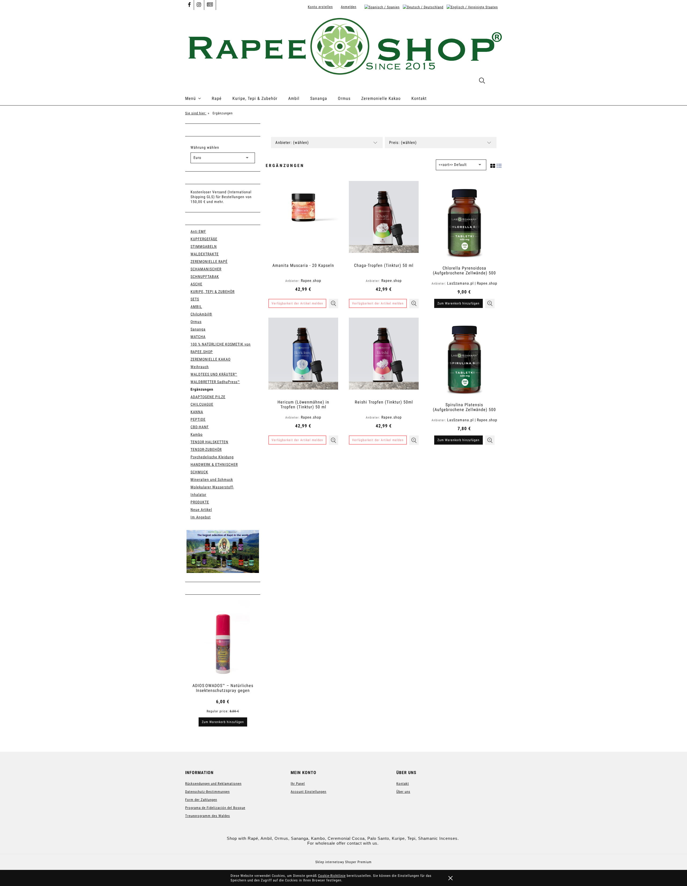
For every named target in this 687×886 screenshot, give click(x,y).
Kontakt (402, 784)
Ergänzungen (202, 389)
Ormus (196, 321)
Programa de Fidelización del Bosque (215, 808)
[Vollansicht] (499, 165)
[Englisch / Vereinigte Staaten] (472, 7)
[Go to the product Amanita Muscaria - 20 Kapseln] (303, 220)
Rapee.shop (311, 280)
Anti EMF (198, 231)
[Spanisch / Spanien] (382, 7)
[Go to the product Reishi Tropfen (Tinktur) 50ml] (384, 356)
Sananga (198, 329)
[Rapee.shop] (222, 551)
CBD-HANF (200, 427)
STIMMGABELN (204, 246)
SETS (195, 299)
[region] (222, 551)
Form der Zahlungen (201, 800)
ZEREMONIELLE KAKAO (211, 359)
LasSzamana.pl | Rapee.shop (472, 283)
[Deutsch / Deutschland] (423, 7)
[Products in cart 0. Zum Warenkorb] (496, 81)
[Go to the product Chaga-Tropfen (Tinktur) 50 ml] (384, 220)
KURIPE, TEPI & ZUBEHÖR (213, 291)
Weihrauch (200, 367)
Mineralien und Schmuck (212, 479)
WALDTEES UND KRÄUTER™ (214, 374)
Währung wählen (205, 147)
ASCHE (196, 284)
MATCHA (198, 337)
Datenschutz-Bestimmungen (207, 792)
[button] (333, 303)
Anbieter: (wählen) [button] (292, 142)
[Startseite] (343, 45)
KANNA (197, 412)
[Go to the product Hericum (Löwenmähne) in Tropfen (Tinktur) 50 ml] (303, 356)
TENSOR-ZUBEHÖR (206, 449)
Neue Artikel (201, 509)
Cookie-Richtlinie (332, 876)
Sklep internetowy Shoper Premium (343, 862)
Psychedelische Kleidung (212, 457)
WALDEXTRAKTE (205, 254)
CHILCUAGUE (202, 404)
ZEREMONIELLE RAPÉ (209, 261)
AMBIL (196, 306)
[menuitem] (198, 98)
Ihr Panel (298, 784)
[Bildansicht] (492, 165)
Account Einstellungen (308, 792)
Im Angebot (201, 517)
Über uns (403, 792)
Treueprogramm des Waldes (207, 816)
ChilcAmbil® (201, 314)
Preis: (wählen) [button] (403, 142)
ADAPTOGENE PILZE (208, 397)
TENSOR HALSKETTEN (209, 442)
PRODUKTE (200, 502)
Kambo (197, 434)
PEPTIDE (198, 419)
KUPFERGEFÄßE (204, 239)
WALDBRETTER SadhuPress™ (215, 382)
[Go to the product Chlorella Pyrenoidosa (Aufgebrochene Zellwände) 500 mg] (464, 221)
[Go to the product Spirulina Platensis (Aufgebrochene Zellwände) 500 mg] (464, 358)
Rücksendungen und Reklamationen (213, 784)
